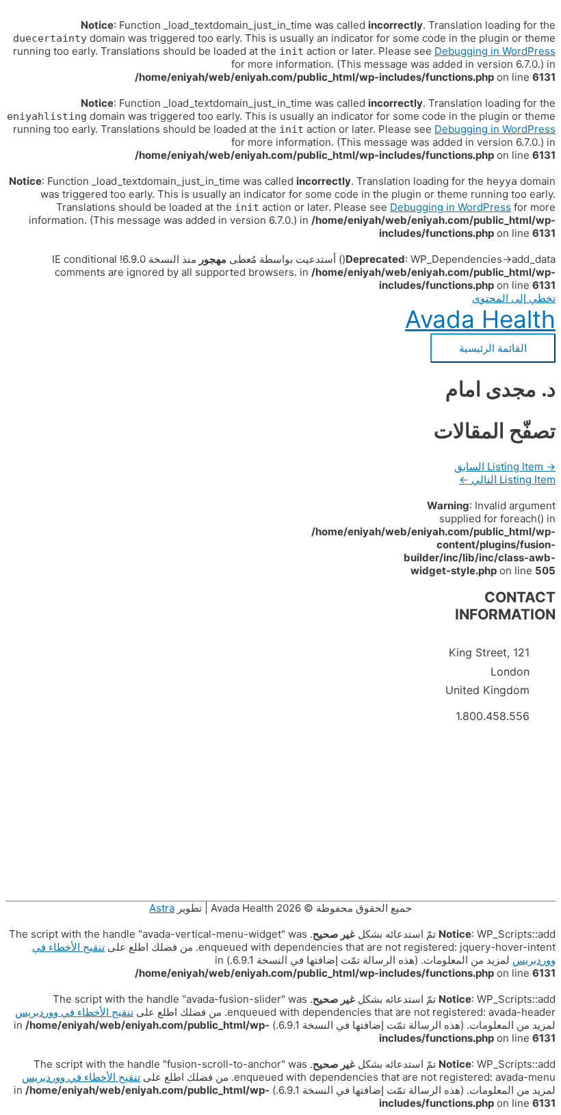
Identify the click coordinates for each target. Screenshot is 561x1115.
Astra (161, 907)
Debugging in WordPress (495, 50)
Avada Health (480, 319)
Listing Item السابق (505, 466)
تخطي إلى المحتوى (514, 298)
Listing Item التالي (507, 479)
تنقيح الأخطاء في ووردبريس (74, 1011)
